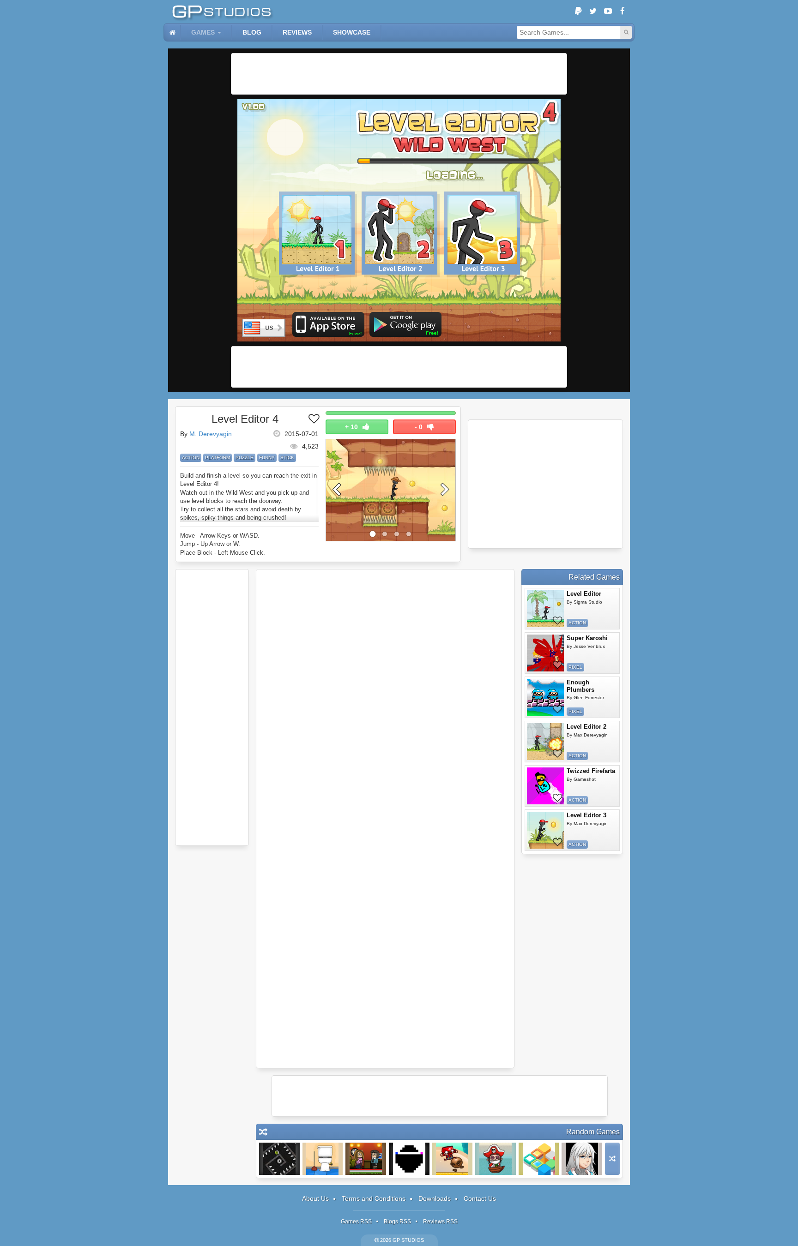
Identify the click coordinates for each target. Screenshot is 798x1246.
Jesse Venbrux (589, 646)
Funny (267, 457)
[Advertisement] (399, 74)
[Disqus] (385, 696)
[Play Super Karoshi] (545, 653)
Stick (287, 457)
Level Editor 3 (586, 815)
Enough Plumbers (580, 686)
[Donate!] (578, 11)
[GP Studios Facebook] (622, 11)
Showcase (351, 32)
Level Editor (584, 593)
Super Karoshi (587, 638)
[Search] (626, 32)
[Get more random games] (612, 1159)
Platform (217, 457)
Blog (251, 32)
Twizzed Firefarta (591, 770)
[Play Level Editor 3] (545, 830)
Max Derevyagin (591, 734)
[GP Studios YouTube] (607, 11)
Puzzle (245, 457)
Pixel (575, 667)
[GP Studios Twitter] (593, 11)
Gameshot (585, 779)
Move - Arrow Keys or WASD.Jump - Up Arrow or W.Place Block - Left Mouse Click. (222, 544)
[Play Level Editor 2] (545, 741)
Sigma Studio (588, 602)
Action (191, 457)
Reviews (297, 32)
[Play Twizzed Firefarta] (545, 785)
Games (203, 32)
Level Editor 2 (586, 726)
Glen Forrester (589, 697)
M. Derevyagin (210, 433)
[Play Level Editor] (545, 608)
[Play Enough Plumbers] (545, 697)
